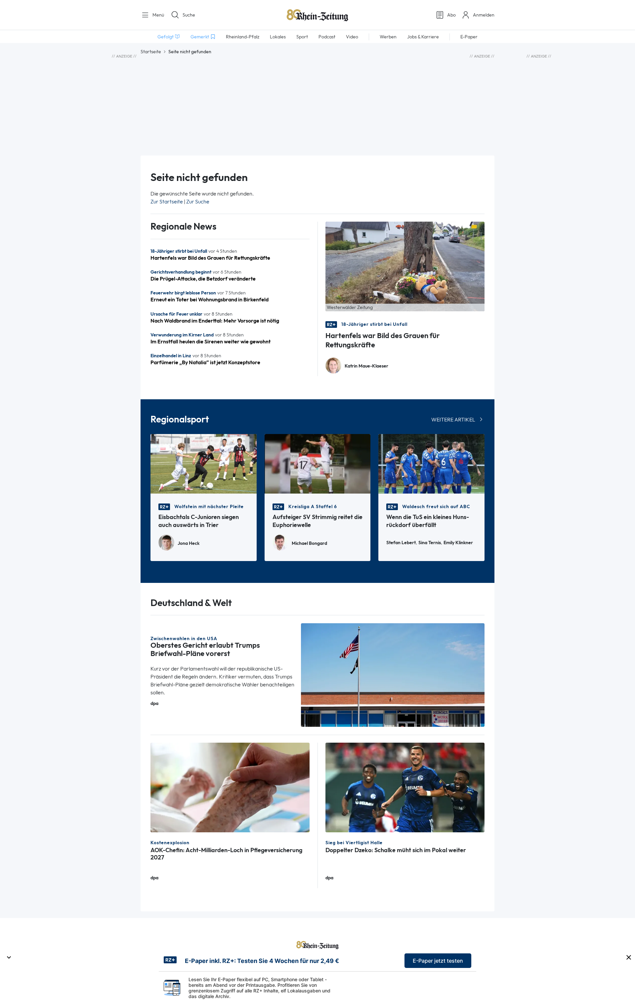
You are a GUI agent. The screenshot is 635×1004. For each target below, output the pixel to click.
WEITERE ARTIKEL (453, 419)
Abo (451, 15)
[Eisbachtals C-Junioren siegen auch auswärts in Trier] (203, 463)
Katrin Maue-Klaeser (366, 366)
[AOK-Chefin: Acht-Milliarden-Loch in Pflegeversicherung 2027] (230, 786)
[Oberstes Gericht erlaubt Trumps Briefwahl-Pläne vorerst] (393, 674)
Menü (157, 15)
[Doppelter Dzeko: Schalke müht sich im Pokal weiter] (405, 786)
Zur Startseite (166, 201)
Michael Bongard (309, 543)
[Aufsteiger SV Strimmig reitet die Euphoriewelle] (318, 463)
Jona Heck (188, 543)
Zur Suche (197, 201)
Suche (189, 15)
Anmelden (483, 15)
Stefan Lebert (401, 543)
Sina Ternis (429, 543)
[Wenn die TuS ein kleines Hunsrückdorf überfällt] (431, 463)
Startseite (151, 52)
